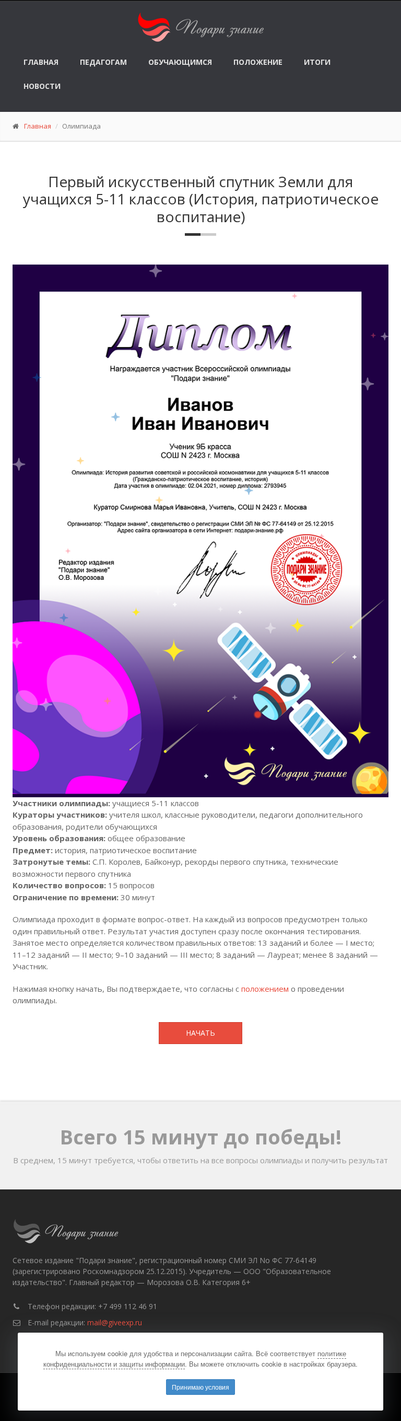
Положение (257, 62)
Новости (42, 86)
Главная (40, 62)
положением (265, 988)
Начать (200, 1033)
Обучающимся (180, 62)
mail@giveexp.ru (114, 1322)
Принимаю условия (200, 1386)
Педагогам (103, 62)
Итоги (317, 62)
